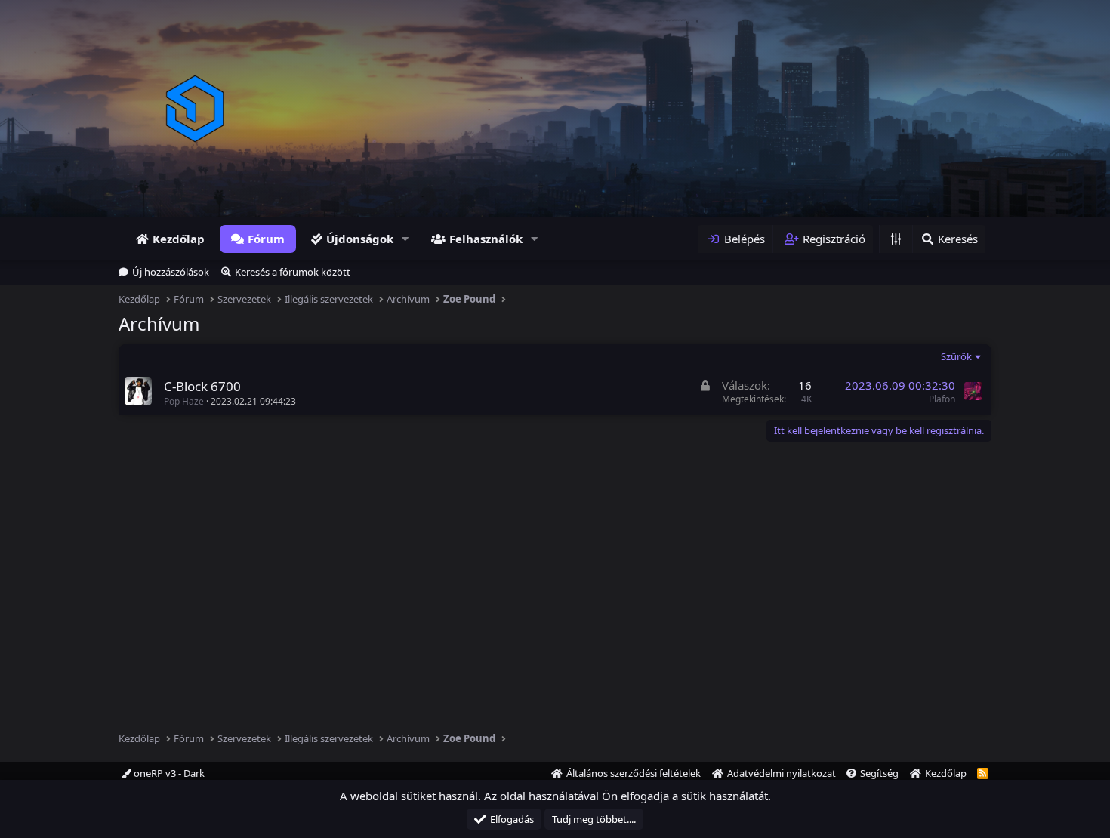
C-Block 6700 (202, 386)
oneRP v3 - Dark (168, 773)
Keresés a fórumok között (292, 272)
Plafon (942, 399)
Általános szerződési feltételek (633, 773)
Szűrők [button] (956, 356)
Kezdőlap (179, 238)
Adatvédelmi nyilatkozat (781, 773)
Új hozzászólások (170, 272)
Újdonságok (359, 238)
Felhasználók (486, 238)
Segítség (879, 773)
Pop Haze (184, 401)
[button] (405, 239)
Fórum (266, 238)
